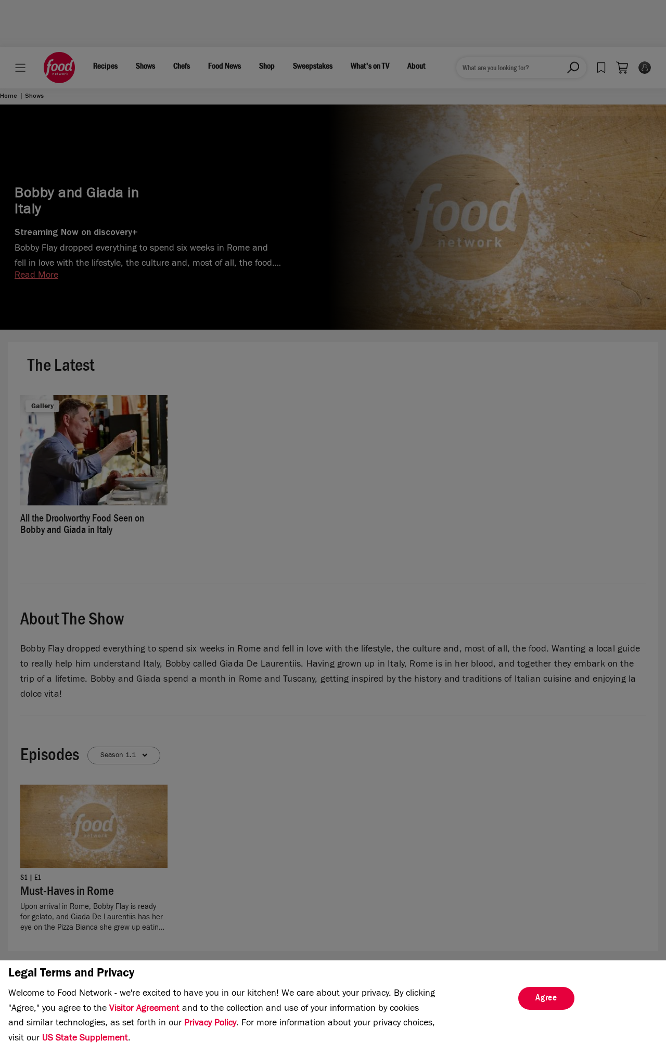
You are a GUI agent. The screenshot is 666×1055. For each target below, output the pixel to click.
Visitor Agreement (144, 1009)
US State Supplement (85, 1039)
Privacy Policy (210, 1023)
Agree (546, 999)
